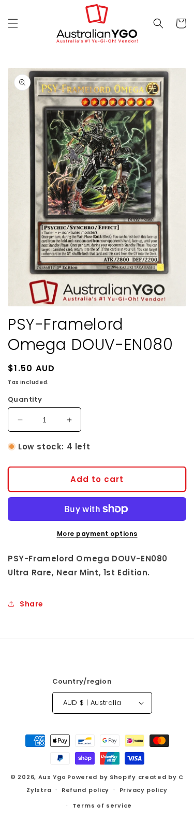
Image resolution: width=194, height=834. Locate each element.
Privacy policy (144, 790)
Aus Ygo (52, 777)
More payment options (97, 533)
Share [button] (31, 604)
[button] (13, 23)
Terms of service (102, 805)
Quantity (25, 399)
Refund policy (85, 790)
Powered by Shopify (101, 777)
